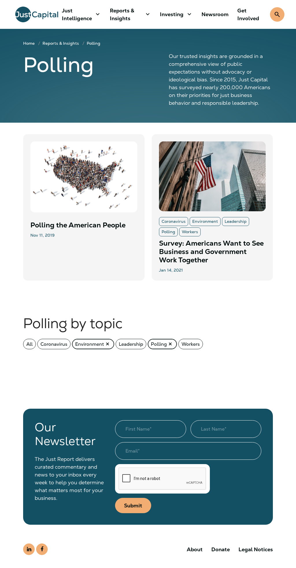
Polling (93, 43)
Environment (93, 344)
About (195, 549)
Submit (133, 505)
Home (29, 43)
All (29, 344)
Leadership (131, 344)
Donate (220, 549)
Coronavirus (53, 344)
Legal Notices (255, 549)
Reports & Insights (60, 43)
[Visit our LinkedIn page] (29, 549)
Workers (191, 344)
